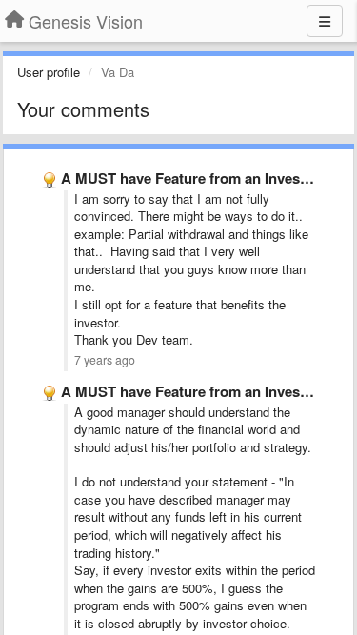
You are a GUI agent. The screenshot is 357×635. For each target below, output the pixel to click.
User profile (48, 72)
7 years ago (104, 359)
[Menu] (325, 21)
